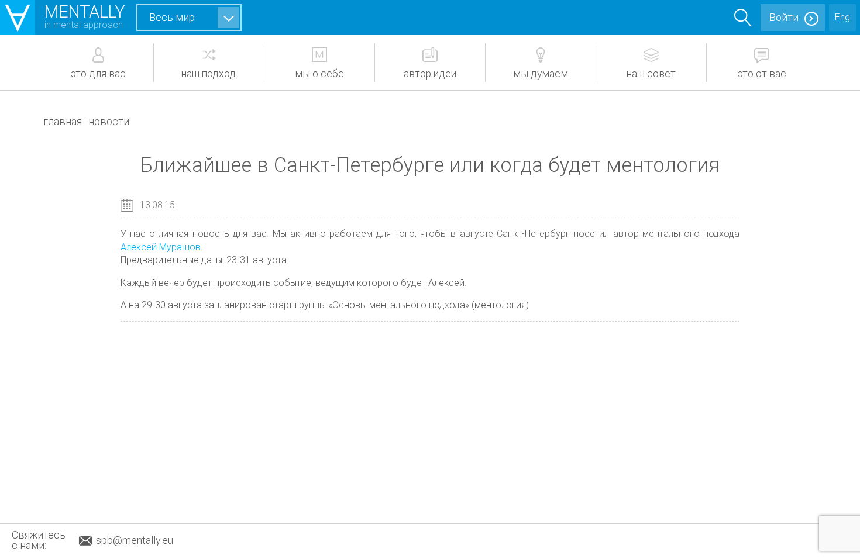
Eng (842, 17)
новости (108, 121)
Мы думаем (540, 74)
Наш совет (651, 74)
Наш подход (208, 74)
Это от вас (762, 74)
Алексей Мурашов (161, 247)
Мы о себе (319, 74)
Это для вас (98, 74)
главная (62, 121)
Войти (784, 17)
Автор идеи (430, 74)
